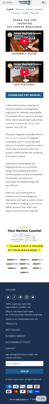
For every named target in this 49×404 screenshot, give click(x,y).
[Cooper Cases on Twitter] (8, 297)
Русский (34, 13)
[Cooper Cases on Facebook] (15, 297)
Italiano (29, 9)
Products (11, 323)
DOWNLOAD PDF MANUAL (24, 95)
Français (16, 13)
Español (39, 9)
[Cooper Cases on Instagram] (27, 297)
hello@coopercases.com (28, 319)
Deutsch (20, 9)
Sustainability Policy (18, 342)
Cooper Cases (18, 379)
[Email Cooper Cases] (33, 297)
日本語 (25, 13)
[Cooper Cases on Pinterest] (21, 297)
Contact (11, 348)
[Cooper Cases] (24, 2)
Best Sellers (13, 329)
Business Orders (15, 336)
